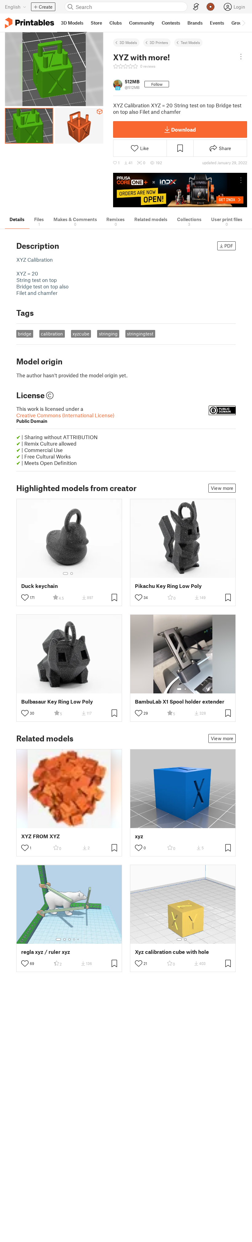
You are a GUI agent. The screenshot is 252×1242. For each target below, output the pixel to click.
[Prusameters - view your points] (211, 7)
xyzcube (81, 333)
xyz (139, 836)
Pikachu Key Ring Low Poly (168, 586)
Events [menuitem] (217, 23)
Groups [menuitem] (239, 23)
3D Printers (159, 42)
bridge (24, 333)
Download (183, 129)
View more (222, 488)
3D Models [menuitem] (72, 23)
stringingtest (140, 333)
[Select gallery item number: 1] (65, 573)
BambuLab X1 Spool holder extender (179, 701)
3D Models (128, 42)
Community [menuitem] (141, 23)
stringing (108, 333)
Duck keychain (39, 586)
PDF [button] (228, 245)
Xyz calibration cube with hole (172, 952)
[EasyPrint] (196, 7)
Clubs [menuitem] (115, 23)
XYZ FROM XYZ (40, 836)
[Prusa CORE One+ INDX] (180, 190)
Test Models (190, 42)
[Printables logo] (29, 23)
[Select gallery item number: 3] (69, 939)
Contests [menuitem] (171, 23)
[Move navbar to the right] (243, 23)
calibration (52, 333)
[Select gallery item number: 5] (78, 939)
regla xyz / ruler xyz (45, 952)
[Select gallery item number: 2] (71, 573)
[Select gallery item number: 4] (74, 939)
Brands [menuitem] (195, 23)
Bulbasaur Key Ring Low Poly (57, 701)
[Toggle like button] (25, 597)
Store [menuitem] (96, 23)
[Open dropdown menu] (241, 56)
